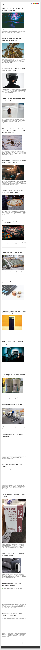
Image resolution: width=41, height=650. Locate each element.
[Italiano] (36, 3)
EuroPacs (5, 4)
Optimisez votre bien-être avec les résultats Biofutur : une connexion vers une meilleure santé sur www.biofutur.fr (13, 130)
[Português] (37, 3)
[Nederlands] (38, 3)
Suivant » (24, 642)
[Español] (33, 3)
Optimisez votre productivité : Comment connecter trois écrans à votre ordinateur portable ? (12, 343)
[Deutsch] (34, 3)
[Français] (30, 3)
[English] (31, 3)
